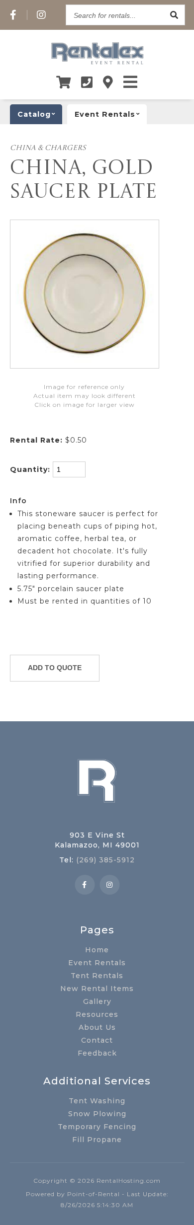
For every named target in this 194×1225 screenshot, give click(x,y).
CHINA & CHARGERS (48, 148)
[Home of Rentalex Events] (97, 818)
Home (97, 949)
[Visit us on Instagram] (41, 15)
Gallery (97, 1001)
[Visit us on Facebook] (13, 15)
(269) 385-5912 (105, 859)
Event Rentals (97, 962)
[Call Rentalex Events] (87, 82)
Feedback (97, 1053)
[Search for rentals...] (175, 15)
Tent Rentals (97, 975)
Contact (97, 1040)
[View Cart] (63, 82)
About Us (97, 1027)
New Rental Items (97, 988)
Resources (97, 1014)
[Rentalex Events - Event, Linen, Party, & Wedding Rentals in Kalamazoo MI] (96, 64)
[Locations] (108, 82)
